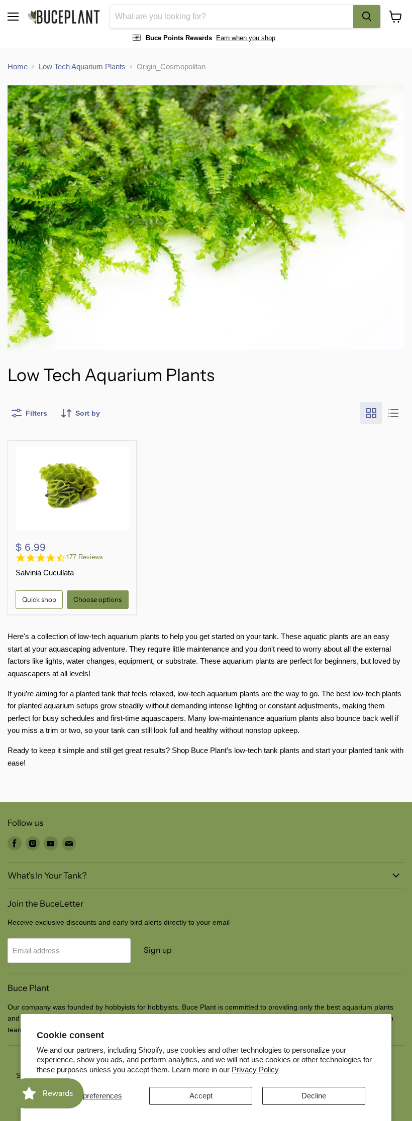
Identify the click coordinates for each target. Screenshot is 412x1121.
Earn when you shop (245, 38)
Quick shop (39, 599)
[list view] (393, 413)
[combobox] (231, 16)
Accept (201, 1095)
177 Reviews (84, 557)
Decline (313, 1095)
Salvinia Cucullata (45, 572)
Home (18, 66)
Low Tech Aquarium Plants (82, 66)
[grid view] (371, 413)
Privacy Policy (255, 1069)
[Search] (366, 16)
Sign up (158, 950)
